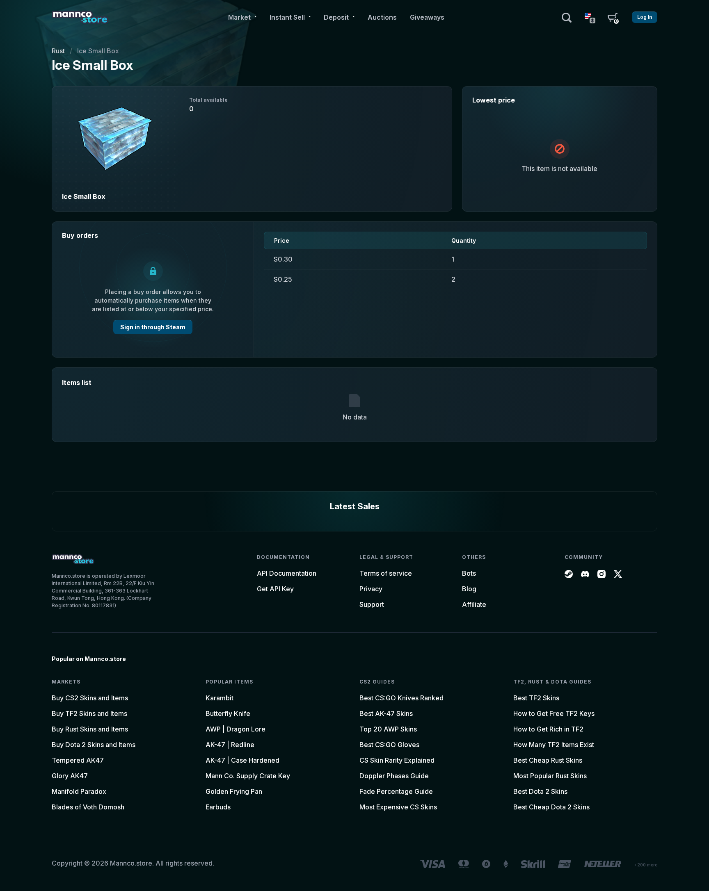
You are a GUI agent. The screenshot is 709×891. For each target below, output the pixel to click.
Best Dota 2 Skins (540, 791)
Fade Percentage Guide (396, 791)
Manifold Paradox (79, 791)
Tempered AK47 (78, 760)
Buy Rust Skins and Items (90, 729)
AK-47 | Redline (230, 745)
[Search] (566, 17)
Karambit (219, 698)
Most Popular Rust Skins (550, 776)
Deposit (336, 17)
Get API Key (275, 589)
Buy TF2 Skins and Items (89, 713)
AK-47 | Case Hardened (242, 760)
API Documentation (286, 573)
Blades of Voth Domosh (88, 807)
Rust (58, 51)
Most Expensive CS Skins (398, 807)
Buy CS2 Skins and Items (90, 698)
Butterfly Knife (228, 713)
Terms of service (385, 573)
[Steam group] (569, 573)
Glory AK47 (70, 776)
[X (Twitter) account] (618, 573)
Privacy (370, 589)
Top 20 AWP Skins (388, 729)
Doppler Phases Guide (394, 776)
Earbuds (218, 807)
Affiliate (474, 604)
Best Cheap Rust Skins (547, 760)
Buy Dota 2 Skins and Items (93, 745)
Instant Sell (287, 17)
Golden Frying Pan (234, 791)
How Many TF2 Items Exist (553, 745)
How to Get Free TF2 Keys (554, 713)
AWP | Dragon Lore (235, 729)
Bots (469, 573)
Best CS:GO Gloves (389, 745)
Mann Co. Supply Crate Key (248, 776)
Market (239, 17)
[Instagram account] (601, 573)
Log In (644, 17)
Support (371, 604)
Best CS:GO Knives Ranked (401, 698)
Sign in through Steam (152, 327)
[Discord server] (585, 573)
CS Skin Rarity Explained (397, 760)
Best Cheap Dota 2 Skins (551, 807)
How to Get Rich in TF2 (548, 729)
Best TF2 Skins (536, 698)
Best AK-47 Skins (386, 713)
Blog (469, 589)
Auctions (382, 17)
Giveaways (427, 17)
